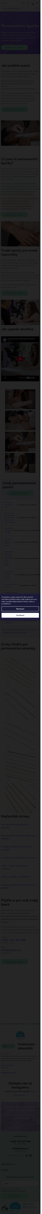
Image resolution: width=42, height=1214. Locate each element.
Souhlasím (20, 615)
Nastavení (20, 609)
